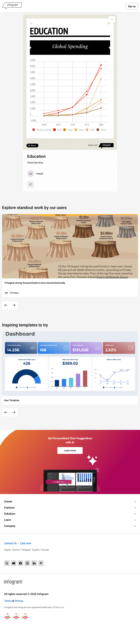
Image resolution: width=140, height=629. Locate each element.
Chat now (25, 543)
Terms (8, 600)
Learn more (70, 450)
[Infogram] (12, 6)
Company (9, 526)
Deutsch (16, 550)
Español (35, 550)
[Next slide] (14, 305)
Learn (7, 519)
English (7, 550)
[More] (112, 19)
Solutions (9, 513)
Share (33, 145)
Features (9, 507)
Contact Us (10, 543)
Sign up (132, 6)
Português (26, 550)
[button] (42, 129)
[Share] (30, 184)
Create (8, 501)
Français (45, 550)
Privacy (19, 600)
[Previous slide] (6, 305)
